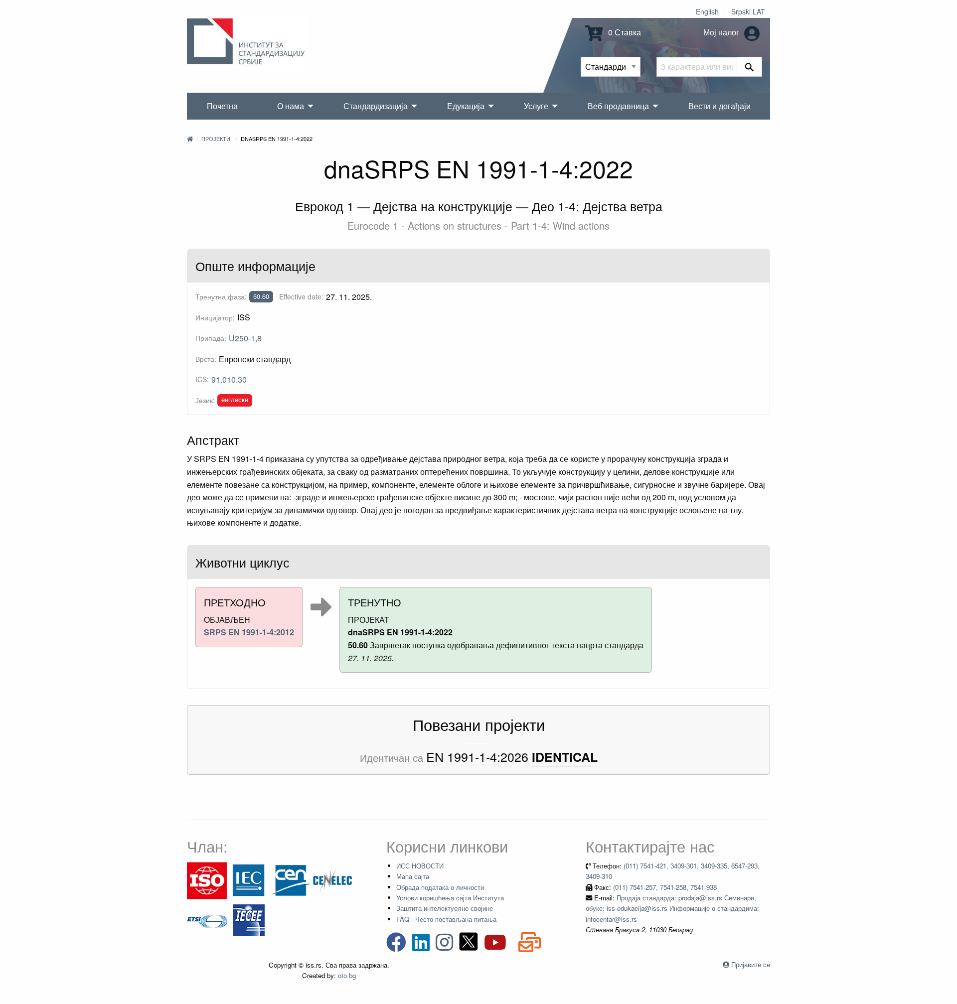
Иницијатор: (215, 317)
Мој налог (722, 32)
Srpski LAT (748, 11)
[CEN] (291, 879)
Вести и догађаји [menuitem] (719, 106)
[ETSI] (207, 919)
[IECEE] (249, 919)
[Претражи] (749, 67)
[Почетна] (190, 139)
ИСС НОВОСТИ (420, 865)
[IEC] (249, 879)
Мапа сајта (412, 876)
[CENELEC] (332, 879)
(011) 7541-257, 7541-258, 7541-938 (665, 887)
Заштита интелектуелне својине (444, 908)
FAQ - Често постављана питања (446, 919)
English (707, 11)
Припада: (210, 338)
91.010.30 (229, 379)
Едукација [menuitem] (465, 106)
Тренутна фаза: (221, 296)
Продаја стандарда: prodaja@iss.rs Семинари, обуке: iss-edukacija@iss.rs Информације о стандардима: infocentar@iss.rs (672, 908)
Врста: (205, 359)
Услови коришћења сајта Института (450, 897)
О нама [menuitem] (290, 106)
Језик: (205, 400)
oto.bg (347, 975)
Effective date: (301, 296)
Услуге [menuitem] (536, 106)
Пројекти (215, 139)
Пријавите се (750, 964)
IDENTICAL (565, 757)
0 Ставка (623, 32)
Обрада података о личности (440, 887)
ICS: (202, 379)
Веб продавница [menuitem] (618, 106)
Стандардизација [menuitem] (375, 106)
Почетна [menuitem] (222, 106)
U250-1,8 (245, 338)
